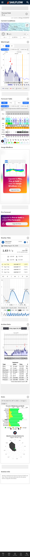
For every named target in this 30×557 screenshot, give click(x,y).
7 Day (10, 103)
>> (25, 328)
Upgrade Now (15, 190)
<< (4, 328)
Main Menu (2, 2)
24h (12, 46)
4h (3, 46)
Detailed (26, 103)
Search (27, 1)
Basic (19, 103)
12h (7, 46)
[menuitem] (3, 46)
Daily (4, 103)
